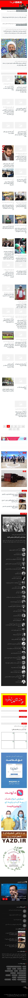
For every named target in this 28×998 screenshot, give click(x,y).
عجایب (20, 968)
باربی (24, 966)
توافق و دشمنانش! (18, 682)
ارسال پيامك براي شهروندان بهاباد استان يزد (20, 364)
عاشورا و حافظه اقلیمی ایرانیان (16, 639)
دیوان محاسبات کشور (21, 973)
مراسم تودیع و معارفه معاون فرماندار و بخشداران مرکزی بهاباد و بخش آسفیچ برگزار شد (8, 207)
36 (15, 426)
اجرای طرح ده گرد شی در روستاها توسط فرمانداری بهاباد (21, 206)
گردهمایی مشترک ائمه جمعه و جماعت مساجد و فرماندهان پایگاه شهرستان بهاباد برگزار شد (21, 90)
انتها (10, 429)
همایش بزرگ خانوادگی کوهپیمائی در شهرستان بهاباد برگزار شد (9, 346)
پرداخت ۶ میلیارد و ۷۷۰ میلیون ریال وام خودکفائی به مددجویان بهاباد (8, 320)
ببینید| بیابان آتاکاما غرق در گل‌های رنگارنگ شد (10, 495)
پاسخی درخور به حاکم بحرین (16, 578)
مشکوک (24, 981)
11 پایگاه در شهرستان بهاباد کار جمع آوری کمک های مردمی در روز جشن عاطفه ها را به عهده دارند (20, 414)
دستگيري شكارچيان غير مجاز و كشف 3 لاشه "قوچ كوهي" (21, 110)
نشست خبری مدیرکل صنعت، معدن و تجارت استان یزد (15, 897)
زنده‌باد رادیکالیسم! (18, 573)
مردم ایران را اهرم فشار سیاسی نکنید (16, 537)
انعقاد (14, 968)
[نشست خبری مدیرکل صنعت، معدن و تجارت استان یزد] (14, 892)
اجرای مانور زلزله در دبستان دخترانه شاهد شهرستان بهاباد (14, 17)
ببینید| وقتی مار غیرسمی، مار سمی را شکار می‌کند (10, 507)
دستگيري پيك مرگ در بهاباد (21, 388)
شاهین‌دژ (8, 975)
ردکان (16, 971)
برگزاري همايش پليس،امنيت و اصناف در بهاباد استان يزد (8, 365)
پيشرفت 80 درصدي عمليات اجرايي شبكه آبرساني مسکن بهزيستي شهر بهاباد (20, 134)
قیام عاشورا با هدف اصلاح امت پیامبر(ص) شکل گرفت (8, 227)
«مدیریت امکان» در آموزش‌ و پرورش (15, 550)
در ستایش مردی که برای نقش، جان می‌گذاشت (13, 597)
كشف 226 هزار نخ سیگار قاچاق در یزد (8, 132)
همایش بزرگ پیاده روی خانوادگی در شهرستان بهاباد (21, 181)
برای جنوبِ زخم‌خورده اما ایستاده (15, 602)
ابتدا (23, 426)
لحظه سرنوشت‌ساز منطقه (17, 634)
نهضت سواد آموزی (9, 971)
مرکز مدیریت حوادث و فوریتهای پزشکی (14, 966)
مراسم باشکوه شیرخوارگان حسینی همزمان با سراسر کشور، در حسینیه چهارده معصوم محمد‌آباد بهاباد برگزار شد (21, 261)
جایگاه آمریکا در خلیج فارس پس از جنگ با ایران (13, 559)
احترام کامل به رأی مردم (17, 615)
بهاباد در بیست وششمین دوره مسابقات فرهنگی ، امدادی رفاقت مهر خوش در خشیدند (21, 307)
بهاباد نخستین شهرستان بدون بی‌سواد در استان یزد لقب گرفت (8, 295)
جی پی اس (15, 975)
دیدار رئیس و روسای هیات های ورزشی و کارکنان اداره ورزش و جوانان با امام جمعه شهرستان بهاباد (20, 344)
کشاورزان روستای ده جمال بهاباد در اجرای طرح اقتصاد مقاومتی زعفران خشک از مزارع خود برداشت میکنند (14, 32)
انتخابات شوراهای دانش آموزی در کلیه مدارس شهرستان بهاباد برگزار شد (21, 272)
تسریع (9, 968)
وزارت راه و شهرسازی (22, 979)
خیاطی (15, 977)
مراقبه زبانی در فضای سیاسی (16, 588)
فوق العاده (13, 973)
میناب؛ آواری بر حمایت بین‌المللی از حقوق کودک (13, 663)
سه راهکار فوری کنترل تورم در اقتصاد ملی (14, 644)
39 (4, 426)
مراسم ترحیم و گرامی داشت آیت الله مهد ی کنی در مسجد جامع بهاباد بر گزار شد (8, 275)
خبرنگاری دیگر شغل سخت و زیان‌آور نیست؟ (14, 648)
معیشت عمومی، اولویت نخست (16, 630)
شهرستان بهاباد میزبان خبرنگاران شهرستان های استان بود (9, 183)
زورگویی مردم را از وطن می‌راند (16, 667)
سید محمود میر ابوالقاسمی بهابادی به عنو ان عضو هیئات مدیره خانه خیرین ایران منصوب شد (20, 159)
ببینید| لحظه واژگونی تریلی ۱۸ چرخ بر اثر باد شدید (16, 485)
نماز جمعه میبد (22, 971)
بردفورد (14, 979)
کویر (24, 968)
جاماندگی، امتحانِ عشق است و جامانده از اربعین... (13, 569)
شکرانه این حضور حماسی (17, 611)
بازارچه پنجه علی (22, 975)
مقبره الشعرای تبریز (22, 977)
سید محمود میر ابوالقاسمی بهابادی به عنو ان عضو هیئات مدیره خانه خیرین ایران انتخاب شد (8, 112)
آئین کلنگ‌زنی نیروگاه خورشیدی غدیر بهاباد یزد (17, 461)
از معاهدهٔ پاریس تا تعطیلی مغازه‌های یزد (14, 606)
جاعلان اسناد (8, 979)
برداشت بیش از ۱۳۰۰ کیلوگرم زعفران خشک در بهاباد (8, 88)
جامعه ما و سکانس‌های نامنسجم (16, 653)
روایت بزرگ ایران (18, 592)
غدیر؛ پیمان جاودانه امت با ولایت (15, 672)
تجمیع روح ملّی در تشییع (17, 620)
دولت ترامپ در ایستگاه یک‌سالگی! (19, 729)
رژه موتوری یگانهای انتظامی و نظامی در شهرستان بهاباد (8, 390)
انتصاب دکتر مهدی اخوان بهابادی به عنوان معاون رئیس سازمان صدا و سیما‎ (8, 165)
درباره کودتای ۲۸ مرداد (17, 554)
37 (12, 426)
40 (18, 429)
